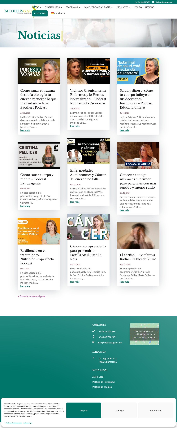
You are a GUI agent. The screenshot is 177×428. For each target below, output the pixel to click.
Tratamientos (52, 7)
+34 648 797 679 (107, 337)
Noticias (149, 7)
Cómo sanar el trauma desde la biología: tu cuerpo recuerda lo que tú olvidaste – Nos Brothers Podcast (38, 99)
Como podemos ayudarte (97, 7)
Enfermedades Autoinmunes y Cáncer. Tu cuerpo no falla (88, 175)
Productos (122, 7)
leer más (25, 130)
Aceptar (84, 410)
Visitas (35, 7)
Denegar (119, 410)
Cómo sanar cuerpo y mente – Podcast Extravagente (36, 179)
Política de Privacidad (14, 423)
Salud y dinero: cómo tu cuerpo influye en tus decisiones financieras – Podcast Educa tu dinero (136, 99)
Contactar (40, 13)
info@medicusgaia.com (110, 342)
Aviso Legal (27, 423)
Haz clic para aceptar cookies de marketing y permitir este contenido (144, 333)
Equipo (138, 7)
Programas (72, 7)
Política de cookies (102, 386)
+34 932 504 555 (107, 331)
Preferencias (155, 410)
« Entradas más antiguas (31, 296)
